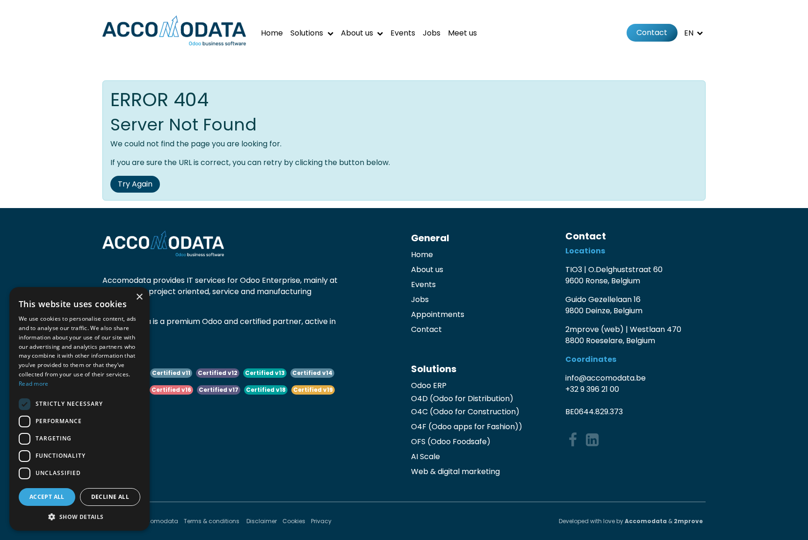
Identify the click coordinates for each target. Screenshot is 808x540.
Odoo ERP (429, 385)
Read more (34, 384)
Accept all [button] (47, 497)
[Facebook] (573, 440)
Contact (651, 32)
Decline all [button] (110, 497)
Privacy (321, 521)
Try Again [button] (135, 184)
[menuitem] (272, 33)
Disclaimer (261, 521)
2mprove (688, 521)
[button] (79, 516)
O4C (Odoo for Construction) (465, 411)
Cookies (293, 521)
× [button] (139, 297)
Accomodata (646, 521)
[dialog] (79, 409)
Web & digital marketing (455, 471)
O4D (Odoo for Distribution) (462, 398)
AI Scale (425, 456)
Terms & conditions (212, 521)
